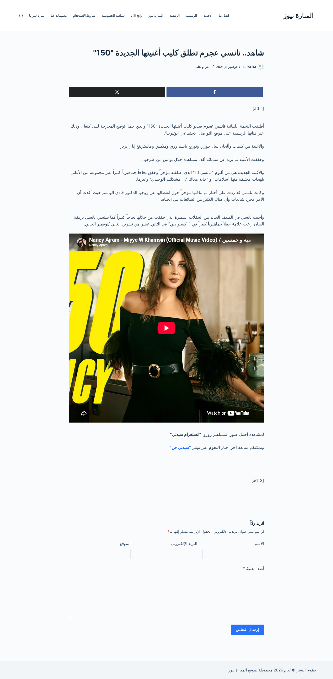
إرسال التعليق (247, 629)
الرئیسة (175, 15)
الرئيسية (191, 15)
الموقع (125, 543)
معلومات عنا (59, 15)
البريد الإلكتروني (184, 543)
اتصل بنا (224, 15)
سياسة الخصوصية (113, 15)
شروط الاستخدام (84, 15)
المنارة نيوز (299, 15)
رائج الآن (136, 15)
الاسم (259, 543)
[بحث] (21, 16)
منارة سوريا (36, 15)
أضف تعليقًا (253, 568)
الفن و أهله (203, 67)
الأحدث (207, 15)
